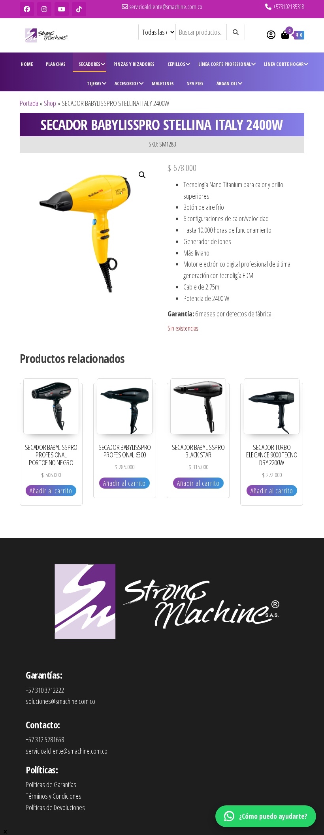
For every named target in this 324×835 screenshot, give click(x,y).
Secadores (89, 64)
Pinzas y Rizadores (133, 64)
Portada (29, 103)
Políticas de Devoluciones (55, 807)
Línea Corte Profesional (224, 64)
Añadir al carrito (51, 490)
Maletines (163, 83)
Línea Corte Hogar (283, 64)
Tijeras (94, 83)
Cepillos (176, 64)
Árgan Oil (227, 83)
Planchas (56, 64)
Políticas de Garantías (51, 784)
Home (27, 64)
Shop (50, 103)
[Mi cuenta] (271, 34)
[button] (142, 175)
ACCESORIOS (127, 83)
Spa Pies (195, 83)
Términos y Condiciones (53, 796)
